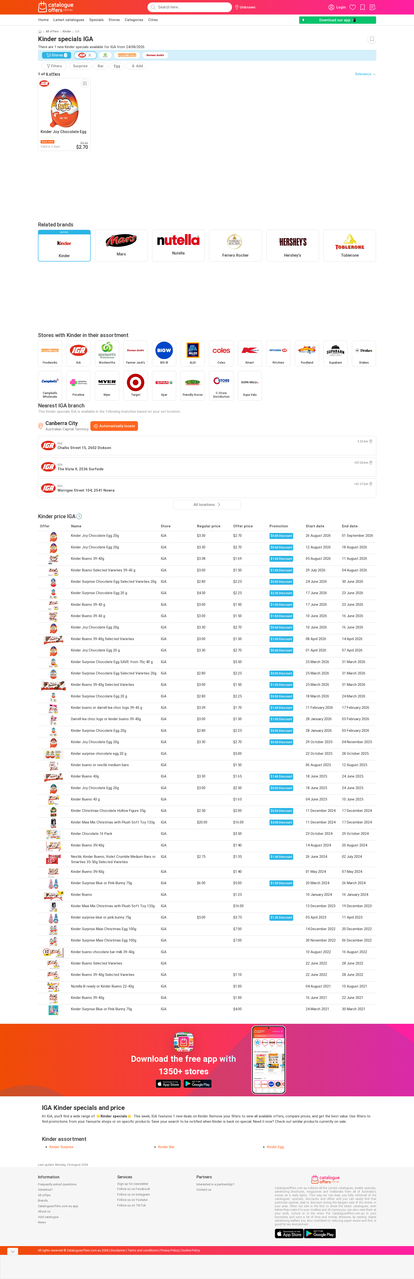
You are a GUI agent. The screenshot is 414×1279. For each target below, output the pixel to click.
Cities (153, 20)
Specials (96, 20)
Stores (114, 20)
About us (44, 1211)
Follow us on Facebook (133, 1189)
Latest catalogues (68, 20)
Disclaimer (118, 1250)
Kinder (67, 31)
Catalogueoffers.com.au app (58, 1206)
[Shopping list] (372, 7)
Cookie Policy (190, 1250)
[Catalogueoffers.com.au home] (56, 7)
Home (43, 20)
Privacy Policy (169, 1250)
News (42, 1222)
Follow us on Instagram (133, 1194)
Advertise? (45, 1189)
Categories (134, 20)
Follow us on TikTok (131, 1205)
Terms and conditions (142, 1250)
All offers (52, 31)
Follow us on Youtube (132, 1200)
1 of (49, 74)
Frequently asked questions (57, 1184)
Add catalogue (48, 1217)
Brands (43, 1200)
